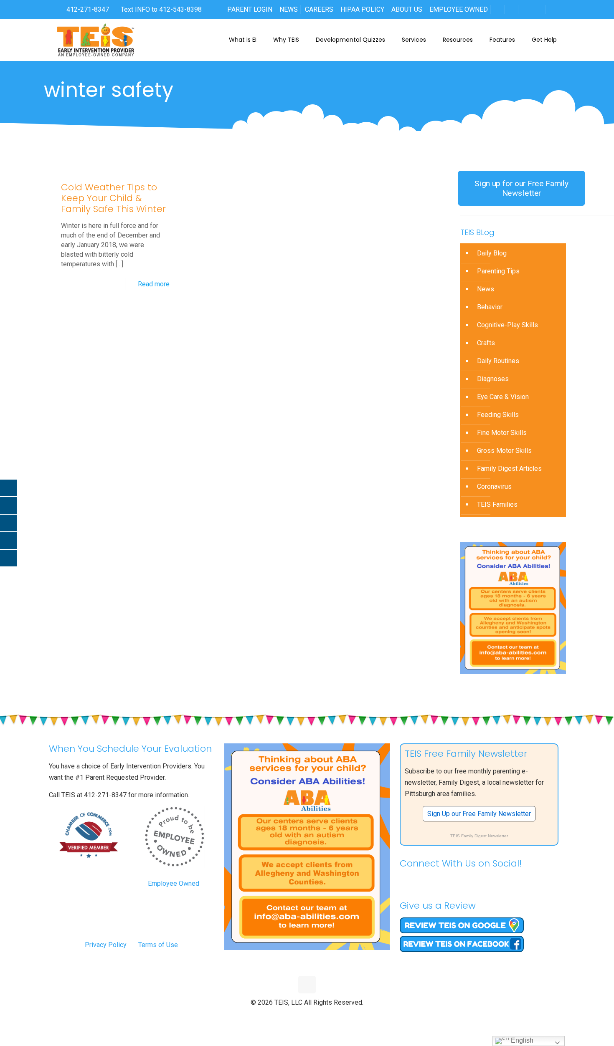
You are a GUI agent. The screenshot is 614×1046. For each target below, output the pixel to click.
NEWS (288, 9)
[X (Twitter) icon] (298, 1016)
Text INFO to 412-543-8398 (161, 9)
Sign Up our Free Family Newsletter (479, 814)
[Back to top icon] (307, 984)
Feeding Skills (498, 415)
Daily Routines (498, 361)
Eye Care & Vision (503, 397)
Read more (154, 284)
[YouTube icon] (307, 1016)
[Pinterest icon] (316, 1016)
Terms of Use (158, 945)
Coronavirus (494, 486)
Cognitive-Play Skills (507, 325)
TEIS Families (497, 504)
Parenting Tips (498, 271)
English (521, 1040)
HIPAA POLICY (362, 9)
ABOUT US (406, 9)
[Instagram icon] (325, 1016)
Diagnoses (493, 379)
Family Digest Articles (509, 468)
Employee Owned (173, 883)
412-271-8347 (87, 9)
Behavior (489, 307)
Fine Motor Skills (502, 433)
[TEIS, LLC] (95, 40)
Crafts (486, 343)
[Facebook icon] (290, 1016)
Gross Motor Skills (504, 451)
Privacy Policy (106, 945)
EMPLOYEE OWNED (458, 9)
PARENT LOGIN (249, 9)
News (485, 289)
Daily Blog (492, 253)
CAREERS (319, 9)
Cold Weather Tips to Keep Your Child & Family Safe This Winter (113, 198)
